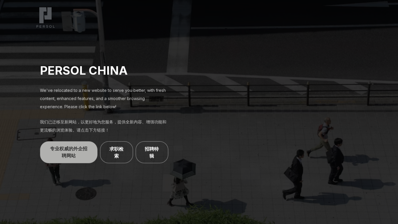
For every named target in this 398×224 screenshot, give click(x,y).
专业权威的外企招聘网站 (68, 152)
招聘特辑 (152, 152)
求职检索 (117, 152)
